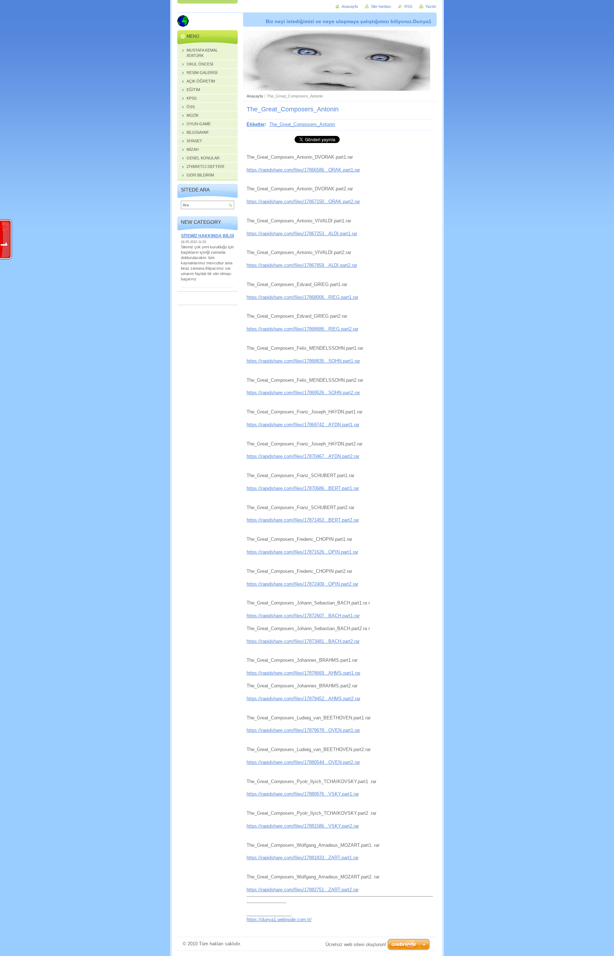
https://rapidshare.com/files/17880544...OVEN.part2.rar (303, 762)
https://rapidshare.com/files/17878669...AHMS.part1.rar (303, 673)
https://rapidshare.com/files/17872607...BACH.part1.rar (303, 615)
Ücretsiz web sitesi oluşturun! (355, 944)
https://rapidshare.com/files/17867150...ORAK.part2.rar (303, 201)
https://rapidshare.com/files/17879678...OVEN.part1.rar (303, 730)
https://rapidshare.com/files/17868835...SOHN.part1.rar (303, 361)
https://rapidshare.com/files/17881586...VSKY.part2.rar (303, 826)
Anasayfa (255, 96)
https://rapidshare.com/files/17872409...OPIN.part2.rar (302, 584)
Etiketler (256, 124)
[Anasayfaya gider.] (183, 22)
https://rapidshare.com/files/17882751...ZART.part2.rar (303, 889)
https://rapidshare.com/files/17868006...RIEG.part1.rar (302, 297)
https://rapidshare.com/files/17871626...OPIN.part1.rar (302, 552)
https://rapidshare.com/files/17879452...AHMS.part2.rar (303, 698)
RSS (408, 6)
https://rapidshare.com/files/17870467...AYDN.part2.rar (303, 456)
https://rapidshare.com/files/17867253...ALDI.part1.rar (302, 233)
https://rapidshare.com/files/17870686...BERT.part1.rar (303, 488)
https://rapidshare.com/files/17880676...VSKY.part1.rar (303, 794)
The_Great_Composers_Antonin (302, 124)
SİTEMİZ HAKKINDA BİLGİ (207, 235)
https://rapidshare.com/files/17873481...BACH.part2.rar (303, 641)
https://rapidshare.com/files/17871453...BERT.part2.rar (303, 520)
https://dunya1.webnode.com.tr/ (279, 919)
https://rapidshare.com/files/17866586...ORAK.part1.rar (303, 170)
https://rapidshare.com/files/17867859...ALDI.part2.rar (302, 265)
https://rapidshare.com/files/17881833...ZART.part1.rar (303, 857)
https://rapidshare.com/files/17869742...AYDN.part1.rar (303, 424)
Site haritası (381, 6)
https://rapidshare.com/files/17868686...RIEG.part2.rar (302, 329)
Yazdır (430, 6)
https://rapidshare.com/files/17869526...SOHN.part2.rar (303, 392)
